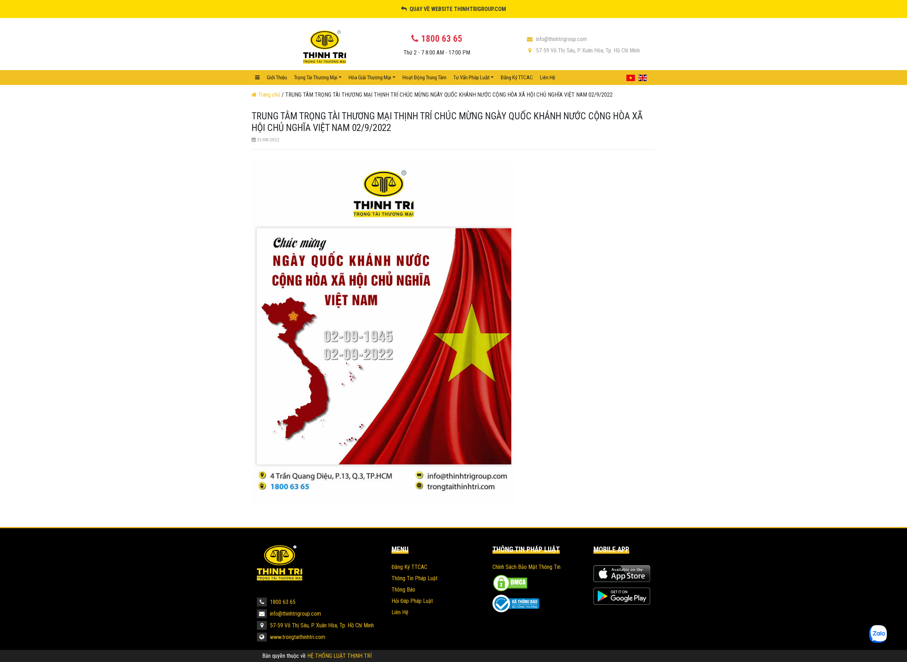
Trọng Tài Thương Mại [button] (315, 77)
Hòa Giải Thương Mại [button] (370, 77)
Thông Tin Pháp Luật (414, 578)
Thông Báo (403, 589)
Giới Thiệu (277, 77)
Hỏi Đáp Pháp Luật (412, 601)
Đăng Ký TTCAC (517, 77)
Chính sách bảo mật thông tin (526, 567)
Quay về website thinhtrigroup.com (456, 9)
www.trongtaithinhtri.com (297, 637)
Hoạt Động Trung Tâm (424, 77)
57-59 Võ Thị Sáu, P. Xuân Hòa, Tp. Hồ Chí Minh (588, 50)
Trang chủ (269, 94)
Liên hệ (547, 77)
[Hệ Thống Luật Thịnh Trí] (279, 570)
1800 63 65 (282, 602)
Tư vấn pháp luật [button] (472, 77)
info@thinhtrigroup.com (561, 39)
